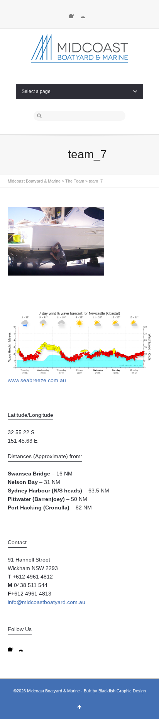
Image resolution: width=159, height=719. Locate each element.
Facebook (73, 13)
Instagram (85, 13)
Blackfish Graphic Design (122, 691)
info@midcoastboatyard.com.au (46, 602)
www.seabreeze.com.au (37, 380)
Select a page (36, 91)
